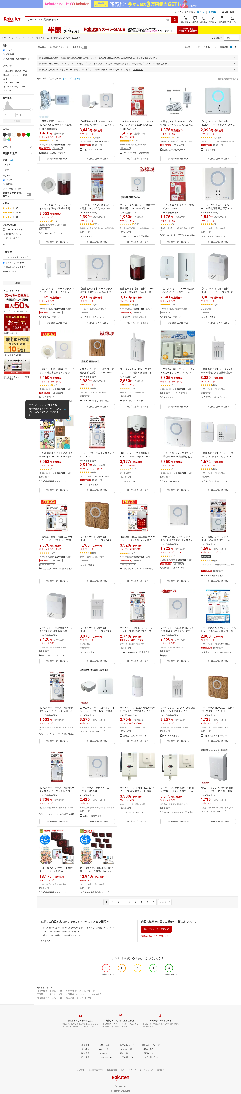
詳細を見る (138, 69)
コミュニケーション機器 (89, 994)
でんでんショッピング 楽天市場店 (57, 569)
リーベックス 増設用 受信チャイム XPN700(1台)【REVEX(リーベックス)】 (177, 631)
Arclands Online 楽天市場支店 (136, 652)
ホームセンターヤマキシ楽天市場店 (179, 235)
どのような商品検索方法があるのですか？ (62, 931)
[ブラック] (5, 135)
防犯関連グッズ (73, 991)
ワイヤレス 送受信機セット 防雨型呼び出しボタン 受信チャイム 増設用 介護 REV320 (177, 791)
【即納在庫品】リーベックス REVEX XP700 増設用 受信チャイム (177, 540)
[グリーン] (28, 135)
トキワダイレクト (171, 481)
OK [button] (64, 409)
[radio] (4, 50)
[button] (229, 12)
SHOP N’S (87, 236)
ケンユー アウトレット (133, 812)
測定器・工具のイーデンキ (54, 153)
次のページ (165, 902)
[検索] (174, 19)
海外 (12, 160)
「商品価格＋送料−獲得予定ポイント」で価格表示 (58, 47)
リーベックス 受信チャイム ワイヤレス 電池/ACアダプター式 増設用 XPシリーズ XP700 (137, 631)
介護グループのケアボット (94, 150)
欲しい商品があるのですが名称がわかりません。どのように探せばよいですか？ (78, 927)
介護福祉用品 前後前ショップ (55, 481)
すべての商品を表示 (71, 78)
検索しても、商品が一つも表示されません (62, 935)
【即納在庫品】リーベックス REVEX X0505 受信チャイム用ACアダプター (56, 125)
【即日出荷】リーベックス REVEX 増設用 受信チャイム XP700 (215, 540)
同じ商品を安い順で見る (57, 158)
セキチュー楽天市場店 (213, 576)
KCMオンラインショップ (94, 731)
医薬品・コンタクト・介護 (49, 994)
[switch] (29, 194)
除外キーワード (9, 271)
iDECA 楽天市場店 (171, 736)
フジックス (168, 397)
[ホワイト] (14, 135)
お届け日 (6, 176)
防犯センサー (90, 991)
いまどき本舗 (209, 150)
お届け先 (6, 165)
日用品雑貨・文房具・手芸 (49, 991)
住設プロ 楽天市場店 (92, 816)
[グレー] (9, 135)
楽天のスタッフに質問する (156, 929)
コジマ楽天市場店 (90, 485)
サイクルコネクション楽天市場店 (178, 812)
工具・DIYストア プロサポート (217, 652)
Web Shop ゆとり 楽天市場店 (136, 153)
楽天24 (166, 656)
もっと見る (46, 940)
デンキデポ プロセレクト (53, 233)
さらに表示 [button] (8, 90)
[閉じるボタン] (234, 57)
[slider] (2, 109)
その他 (87, 997)
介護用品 (70, 994)
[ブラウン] (19, 135)
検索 (18, 121)
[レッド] (24, 135)
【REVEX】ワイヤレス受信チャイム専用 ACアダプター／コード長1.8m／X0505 (97, 208)
